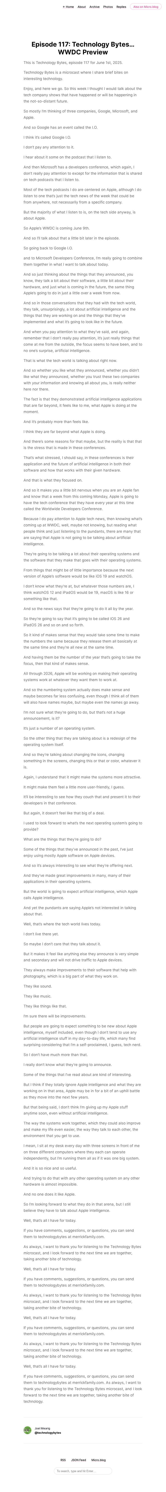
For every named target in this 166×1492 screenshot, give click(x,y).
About (82, 6)
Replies (121, 6)
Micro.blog (98, 1460)
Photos (108, 6)
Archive (94, 6)
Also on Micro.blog (145, 6)
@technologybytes (48, 1432)
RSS (63, 1460)
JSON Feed (78, 1460)
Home (68, 6)
